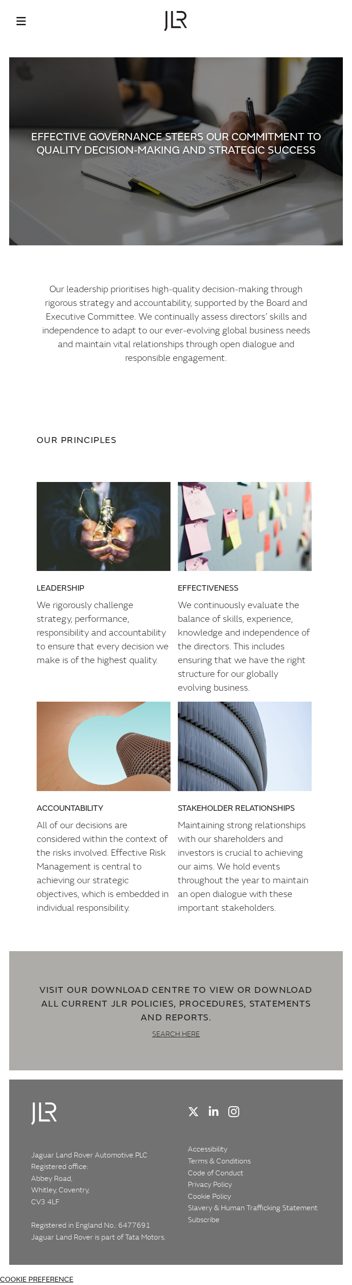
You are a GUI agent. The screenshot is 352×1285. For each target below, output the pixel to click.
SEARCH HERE (176, 1033)
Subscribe (204, 1219)
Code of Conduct (215, 1172)
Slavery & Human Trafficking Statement (253, 1207)
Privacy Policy (210, 1184)
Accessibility (207, 1148)
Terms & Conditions (219, 1160)
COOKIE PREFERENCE (36, 1279)
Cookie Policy (209, 1196)
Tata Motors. (145, 1236)
